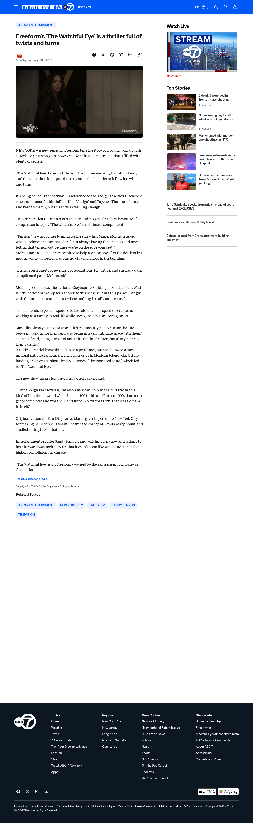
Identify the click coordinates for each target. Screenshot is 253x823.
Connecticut (110, 746)
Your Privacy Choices (43, 806)
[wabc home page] (25, 721)
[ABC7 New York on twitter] (28, 792)
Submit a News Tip (208, 721)
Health (146, 746)
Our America (150, 759)
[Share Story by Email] (130, 54)
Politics (146, 740)
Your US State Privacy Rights (100, 806)
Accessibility (204, 753)
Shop (54, 759)
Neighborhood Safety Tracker (161, 727)
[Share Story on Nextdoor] (121, 54)
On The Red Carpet (154, 765)
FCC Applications (193, 806)
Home (55, 721)
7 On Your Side (61, 740)
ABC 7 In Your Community (213, 740)
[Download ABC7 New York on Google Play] (228, 791)
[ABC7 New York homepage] (48, 7)
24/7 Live (84, 7)
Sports (146, 753)
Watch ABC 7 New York (66, 765)
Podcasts (148, 772)
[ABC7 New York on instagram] (37, 792)
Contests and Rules (208, 759)
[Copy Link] (139, 54)
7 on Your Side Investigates (69, 746)
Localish (56, 753)
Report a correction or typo (31, 479)
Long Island (109, 734)
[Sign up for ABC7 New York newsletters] (47, 792)
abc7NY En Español (155, 778)
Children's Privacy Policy (69, 806)
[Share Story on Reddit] (112, 54)
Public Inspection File (170, 806)
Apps (54, 772)
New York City (111, 721)
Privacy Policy (21, 806)
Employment (204, 727)
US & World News (153, 734)
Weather (56, 727)
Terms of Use (125, 806)
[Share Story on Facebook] (94, 54)
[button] (16, 7)
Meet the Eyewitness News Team (217, 734)
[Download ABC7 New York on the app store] (207, 791)
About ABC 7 (204, 746)
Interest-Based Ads (145, 806)
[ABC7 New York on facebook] (18, 792)
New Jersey (109, 727)
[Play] (202, 52)
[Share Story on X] (103, 54)
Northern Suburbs (114, 740)
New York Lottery (153, 721)
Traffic (55, 734)
